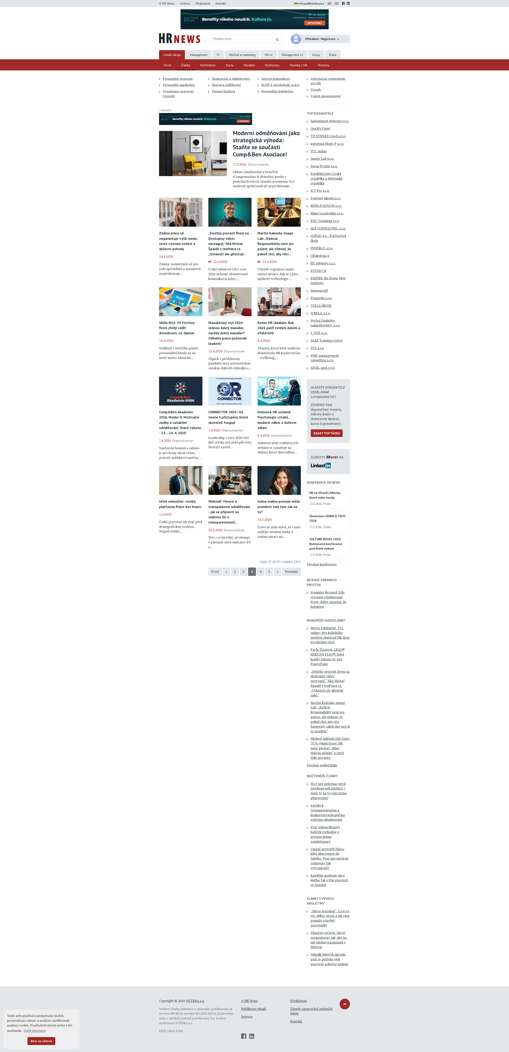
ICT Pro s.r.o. (320, 190)
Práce (332, 55)
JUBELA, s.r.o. (320, 313)
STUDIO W (318, 271)
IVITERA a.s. (195, 1001)
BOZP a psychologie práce (280, 85)
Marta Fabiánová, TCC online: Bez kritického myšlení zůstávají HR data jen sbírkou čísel (330, 635)
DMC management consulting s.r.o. (325, 358)
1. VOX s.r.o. (319, 333)
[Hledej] (277, 39)
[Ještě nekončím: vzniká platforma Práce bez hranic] (180, 480)
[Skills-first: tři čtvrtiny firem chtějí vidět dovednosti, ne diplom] (180, 301)
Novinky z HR (298, 65)
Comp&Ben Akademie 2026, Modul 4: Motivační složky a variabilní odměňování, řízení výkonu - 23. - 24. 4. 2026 (180, 422)
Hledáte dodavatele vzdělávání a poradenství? (328, 392)
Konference (208, 65)
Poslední (291, 571)
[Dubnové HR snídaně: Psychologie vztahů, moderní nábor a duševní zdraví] (279, 391)
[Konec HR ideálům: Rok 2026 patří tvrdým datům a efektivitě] (279, 301)
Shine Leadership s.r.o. (327, 213)
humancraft (319, 290)
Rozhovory (272, 65)
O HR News (166, 3)
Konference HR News (323, 482)
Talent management (326, 96)
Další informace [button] (35, 1031)
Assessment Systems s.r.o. (330, 121)
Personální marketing (179, 85)
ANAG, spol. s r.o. (323, 368)
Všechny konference (322, 564)
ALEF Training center (327, 340)
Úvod (167, 65)
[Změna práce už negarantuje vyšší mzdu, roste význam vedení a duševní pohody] (180, 212)
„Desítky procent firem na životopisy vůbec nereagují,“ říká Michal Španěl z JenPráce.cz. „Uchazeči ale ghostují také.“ (330, 683)
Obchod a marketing (242, 55)
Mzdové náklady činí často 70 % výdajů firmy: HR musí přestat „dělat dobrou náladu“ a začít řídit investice (330, 748)
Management (199, 55)
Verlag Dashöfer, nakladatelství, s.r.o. (325, 323)
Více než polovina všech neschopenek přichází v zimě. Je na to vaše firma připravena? (329, 791)
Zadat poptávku (326, 433)
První (215, 571)
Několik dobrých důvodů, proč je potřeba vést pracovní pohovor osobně (329, 959)
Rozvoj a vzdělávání (226, 85)
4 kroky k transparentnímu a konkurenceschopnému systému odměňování (328, 812)
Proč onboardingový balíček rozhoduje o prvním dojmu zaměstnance (325, 834)
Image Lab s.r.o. (322, 158)
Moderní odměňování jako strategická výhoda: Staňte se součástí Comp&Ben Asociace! (266, 143)
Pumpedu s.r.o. (321, 298)
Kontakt (221, 3)
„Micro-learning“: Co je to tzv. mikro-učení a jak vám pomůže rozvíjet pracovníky (330, 918)
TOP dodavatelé (320, 113)
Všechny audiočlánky (322, 765)
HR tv (269, 55)
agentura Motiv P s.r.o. (327, 143)
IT (218, 55)
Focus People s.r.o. (324, 166)
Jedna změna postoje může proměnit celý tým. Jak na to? (278, 506)
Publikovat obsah (253, 1009)
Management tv (292, 55)
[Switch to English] (330, 3)
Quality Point (320, 128)
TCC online (319, 151)
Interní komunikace (275, 78)
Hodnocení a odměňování (231, 78)
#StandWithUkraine (311, 3)
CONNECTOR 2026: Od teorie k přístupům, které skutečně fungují (228, 417)
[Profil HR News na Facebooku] (343, 3)
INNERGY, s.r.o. (322, 248)
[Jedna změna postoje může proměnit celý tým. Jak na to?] (279, 480)
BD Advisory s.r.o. (323, 263)
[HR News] (179, 38)
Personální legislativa (277, 91)
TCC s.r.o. (317, 348)
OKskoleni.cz (320, 255)
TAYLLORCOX (321, 305)
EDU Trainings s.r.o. (325, 221)
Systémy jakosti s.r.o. (326, 198)
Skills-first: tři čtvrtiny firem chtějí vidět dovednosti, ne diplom (176, 327)
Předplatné (202, 3)
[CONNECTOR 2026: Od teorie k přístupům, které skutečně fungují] (230, 391)
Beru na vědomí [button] (41, 1041)
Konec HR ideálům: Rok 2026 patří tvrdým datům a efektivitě (278, 327)
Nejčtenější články (322, 776)
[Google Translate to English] (337, 3)
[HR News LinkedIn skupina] (348, 3)
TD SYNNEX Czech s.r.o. (328, 136)
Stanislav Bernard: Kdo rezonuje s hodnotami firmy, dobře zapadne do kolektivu (328, 599)
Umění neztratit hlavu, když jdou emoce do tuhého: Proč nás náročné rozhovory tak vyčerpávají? (330, 858)
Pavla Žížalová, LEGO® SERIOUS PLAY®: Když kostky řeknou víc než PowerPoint (328, 656)
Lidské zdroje (172, 55)
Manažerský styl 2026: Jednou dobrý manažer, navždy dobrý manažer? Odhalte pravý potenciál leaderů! (227, 333)
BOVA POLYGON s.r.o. (326, 206)
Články (185, 65)
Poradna (249, 65)
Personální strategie (178, 78)
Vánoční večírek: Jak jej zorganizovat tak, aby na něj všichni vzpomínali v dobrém (329, 940)
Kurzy (316, 55)
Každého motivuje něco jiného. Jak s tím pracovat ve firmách (329, 880)
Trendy (316, 89)
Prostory (323, 65)
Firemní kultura (223, 91)
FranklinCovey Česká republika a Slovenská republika (327, 178)
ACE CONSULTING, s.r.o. (328, 228)
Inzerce (185, 3)
